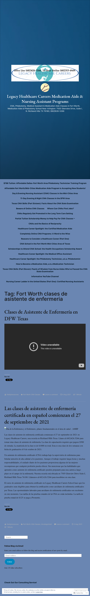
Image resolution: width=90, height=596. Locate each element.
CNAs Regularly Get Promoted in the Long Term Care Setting (45, 213)
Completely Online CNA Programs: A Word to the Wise (45, 234)
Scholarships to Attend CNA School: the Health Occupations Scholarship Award (45, 249)
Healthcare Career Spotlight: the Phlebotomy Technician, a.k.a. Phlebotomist (45, 259)
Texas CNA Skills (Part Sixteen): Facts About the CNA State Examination (45, 203)
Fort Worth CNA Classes (31, 394)
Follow (9, 562)
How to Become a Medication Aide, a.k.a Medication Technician (45, 264)
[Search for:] (16, 537)
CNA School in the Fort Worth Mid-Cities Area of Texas (45, 244)
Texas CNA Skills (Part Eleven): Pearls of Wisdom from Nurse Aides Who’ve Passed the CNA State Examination (45, 270)
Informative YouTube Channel (45, 276)
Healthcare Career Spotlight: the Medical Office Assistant (45, 254)
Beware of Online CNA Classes (30, 208)
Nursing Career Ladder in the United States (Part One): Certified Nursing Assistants (45, 281)
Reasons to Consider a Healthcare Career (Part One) (45, 239)
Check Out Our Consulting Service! (20, 582)
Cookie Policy (39, 592)
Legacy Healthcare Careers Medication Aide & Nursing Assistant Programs (45, 99)
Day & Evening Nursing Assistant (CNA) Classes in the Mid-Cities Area (45, 193)
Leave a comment (51, 394)
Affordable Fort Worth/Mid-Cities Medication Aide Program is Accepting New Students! (45, 188)
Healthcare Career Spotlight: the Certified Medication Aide (45, 229)
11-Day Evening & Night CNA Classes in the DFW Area (45, 198)
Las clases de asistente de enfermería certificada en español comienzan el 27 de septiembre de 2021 (42, 415)
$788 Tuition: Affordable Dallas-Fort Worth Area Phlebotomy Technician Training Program (45, 183)
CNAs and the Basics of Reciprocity (45, 224)
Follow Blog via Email (13, 546)
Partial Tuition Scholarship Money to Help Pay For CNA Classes (44, 218)
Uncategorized (46, 524)
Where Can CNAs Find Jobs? (60, 208)
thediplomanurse (13, 394)
